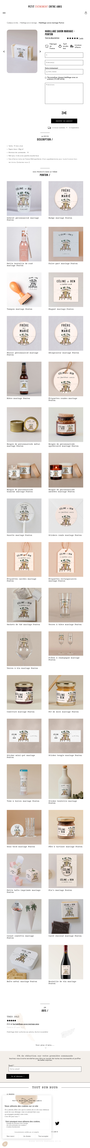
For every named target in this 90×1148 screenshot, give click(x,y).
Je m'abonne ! (17, 1076)
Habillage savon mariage (28, 23)
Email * (11, 1065)
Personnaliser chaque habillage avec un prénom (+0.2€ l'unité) (62, 78)
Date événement (51, 68)
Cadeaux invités (12, 23)
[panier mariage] (86, 13)
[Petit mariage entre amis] (45, 6)
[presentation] (4, 51)
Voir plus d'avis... (45, 1045)
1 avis (81, 38)
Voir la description (52, 38)
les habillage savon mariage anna (26, 1024)
